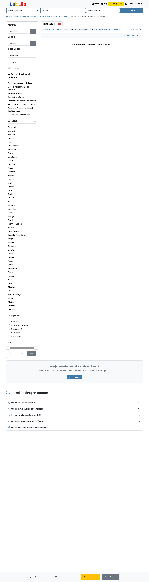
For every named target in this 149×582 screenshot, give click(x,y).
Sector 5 (11, 172)
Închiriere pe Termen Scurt (19, 115)
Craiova (11, 153)
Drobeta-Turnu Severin (17, 235)
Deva (10, 283)
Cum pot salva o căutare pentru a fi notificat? (27, 409)
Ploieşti (11, 175)
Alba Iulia (11, 287)
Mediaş (11, 302)
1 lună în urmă (16, 329)
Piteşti (11, 198)
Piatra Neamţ (13, 231)
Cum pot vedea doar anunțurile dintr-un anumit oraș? (30, 427)
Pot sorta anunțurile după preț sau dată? (26, 415)
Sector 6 (11, 135)
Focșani (11, 261)
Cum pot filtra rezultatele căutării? (23, 403)
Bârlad (10, 280)
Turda (10, 298)
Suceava (11, 228)
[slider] (8, 348)
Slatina (11, 257)
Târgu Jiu (11, 239)
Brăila (10, 183)
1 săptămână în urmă (19, 325)
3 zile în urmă (16, 322)
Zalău (10, 291)
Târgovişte (12, 246)
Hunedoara (12, 268)
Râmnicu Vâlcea (63, 29)
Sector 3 (11, 131)
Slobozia (11, 306)
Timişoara (12, 149)
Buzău (10, 213)
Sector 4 (11, 164)
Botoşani (11, 216)
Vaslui (10, 265)
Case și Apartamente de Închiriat (21, 83)
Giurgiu (10, 272)
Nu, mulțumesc (111, 577)
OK (33, 31)
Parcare (16, 68)
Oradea (11, 187)
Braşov (11, 168)
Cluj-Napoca (13, 146)
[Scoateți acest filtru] (35, 75)
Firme (96, 4)
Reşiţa (10, 254)
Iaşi (9, 142)
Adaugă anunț (117, 4)
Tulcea (11, 242)
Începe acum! (74, 377)
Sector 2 (11, 138)
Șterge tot (136, 29)
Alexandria (12, 309)
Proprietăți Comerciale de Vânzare (22, 104)
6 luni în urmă (16, 333)
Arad (10, 194)
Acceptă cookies (90, 577)
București (12, 127)
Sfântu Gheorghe (15, 294)
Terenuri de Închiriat (16, 93)
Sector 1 (11, 179)
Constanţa (12, 157)
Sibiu (10, 201)
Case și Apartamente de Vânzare (53, 16)
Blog (105, 4)
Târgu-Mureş (13, 205)
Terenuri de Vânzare (16, 97)
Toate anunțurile (51, 24)
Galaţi (10, 161)
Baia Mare (12, 209)
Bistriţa (11, 250)
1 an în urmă (16, 336)
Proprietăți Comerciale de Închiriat (22, 101)
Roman (11, 276)
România (14, 16)
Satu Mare (12, 220)
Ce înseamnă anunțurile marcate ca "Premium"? (28, 421)
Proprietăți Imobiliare (29, 16)
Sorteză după (133, 35)
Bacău (10, 190)
